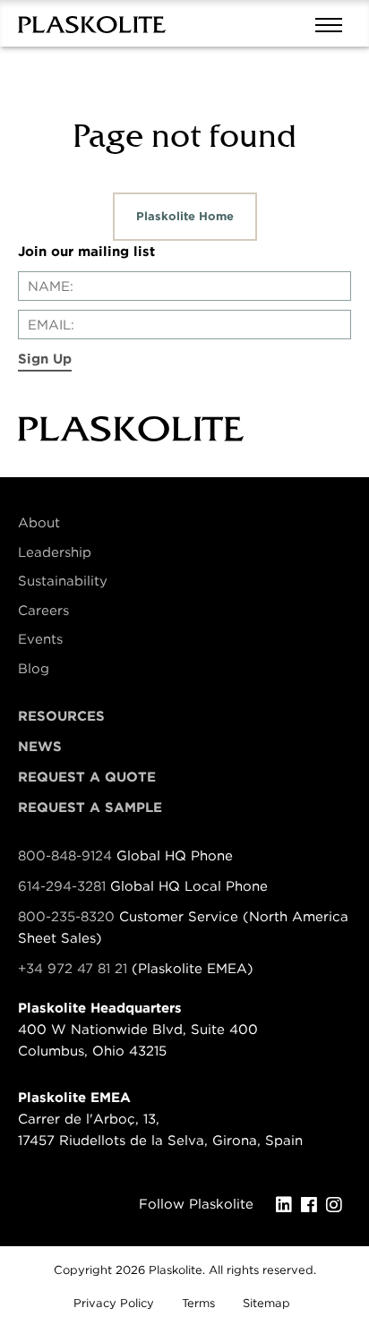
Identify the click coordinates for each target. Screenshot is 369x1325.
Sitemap (266, 1303)
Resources (61, 716)
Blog (33, 669)
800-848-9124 (65, 856)
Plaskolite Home (185, 216)
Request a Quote (87, 777)
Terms (198, 1303)
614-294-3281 (64, 886)
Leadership (54, 552)
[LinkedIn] (288, 1205)
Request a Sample (90, 807)
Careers (43, 611)
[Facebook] (313, 1205)
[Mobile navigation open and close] (333, 23)
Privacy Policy (113, 1303)
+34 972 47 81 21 (72, 969)
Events (40, 639)
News (40, 747)
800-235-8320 (66, 917)
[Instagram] (338, 1205)
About (39, 523)
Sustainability (62, 581)
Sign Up (45, 359)
